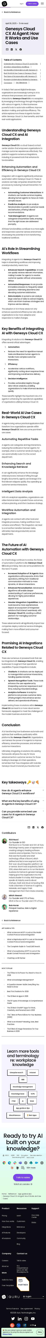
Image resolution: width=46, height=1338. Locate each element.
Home (4, 1194)
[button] (41, 4)
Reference (12, 1194)
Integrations (6, 1227)
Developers (21, 1233)
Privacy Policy (7, 1334)
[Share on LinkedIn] (12, 49)
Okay (40, 1332)
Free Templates (8, 1285)
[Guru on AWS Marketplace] (23, 1284)
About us (5, 1266)
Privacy (37, 1309)
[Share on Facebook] (21, 49)
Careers (5, 1261)
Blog (18, 1244)
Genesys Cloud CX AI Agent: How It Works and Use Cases (22, 1197)
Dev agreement (27, 1309)
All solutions (6, 1238)
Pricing (4, 1216)
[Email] (7, 49)
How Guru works (8, 1221)
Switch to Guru (7, 1280)
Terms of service (12, 1309)
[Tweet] (16, 49)
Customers (21, 1221)
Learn (19, 1216)
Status (33, 1222)
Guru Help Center (35, 1216)
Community (21, 1238)
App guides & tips (24, 1194)
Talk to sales (32, 4)
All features (6, 1233)
